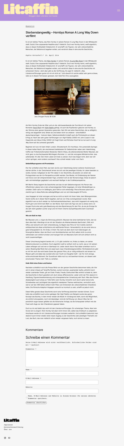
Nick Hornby (51, 61)
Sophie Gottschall (34, 55)
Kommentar (31, 349)
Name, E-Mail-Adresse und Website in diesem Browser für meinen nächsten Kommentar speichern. (62, 397)
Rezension (30, 26)
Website (29, 387)
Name (28, 370)
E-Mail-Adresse (33, 378)
